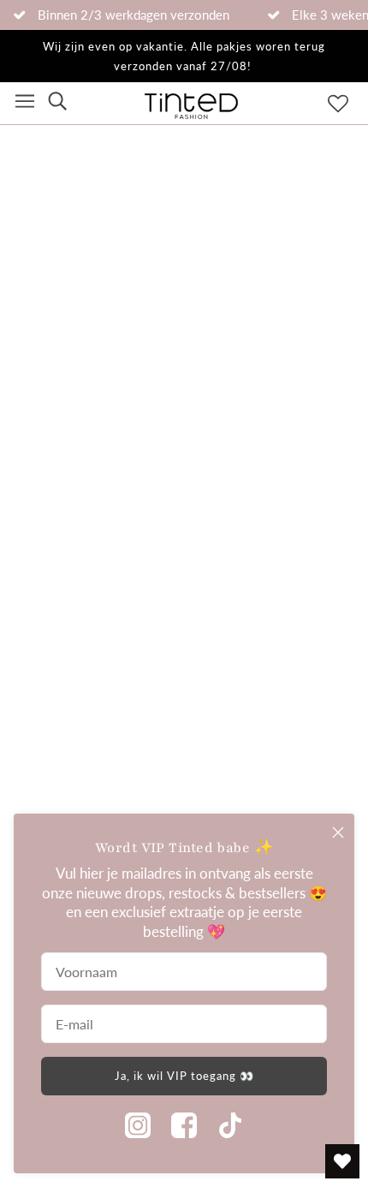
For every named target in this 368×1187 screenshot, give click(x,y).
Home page (177, 310)
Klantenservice (60, 742)
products (190, 329)
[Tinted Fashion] (191, 114)
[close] (338, 832)
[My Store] (184, 580)
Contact (38, 782)
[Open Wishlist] (342, 1161)
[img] (57, 103)
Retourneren (53, 701)
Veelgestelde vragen (78, 661)
